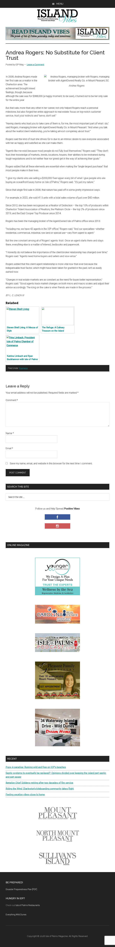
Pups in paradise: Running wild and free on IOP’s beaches (36, 767)
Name (10, 433)
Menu (59, 3)
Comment (12, 400)
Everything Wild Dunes (16, 914)
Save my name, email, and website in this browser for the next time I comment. (51, 463)
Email (9, 448)
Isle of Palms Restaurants (28, 905)
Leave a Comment (35, 64)
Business (23, 368)
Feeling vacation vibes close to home (25, 794)
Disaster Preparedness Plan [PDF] (21, 889)
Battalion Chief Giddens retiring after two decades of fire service (39, 782)
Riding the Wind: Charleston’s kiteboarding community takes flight (40, 788)
